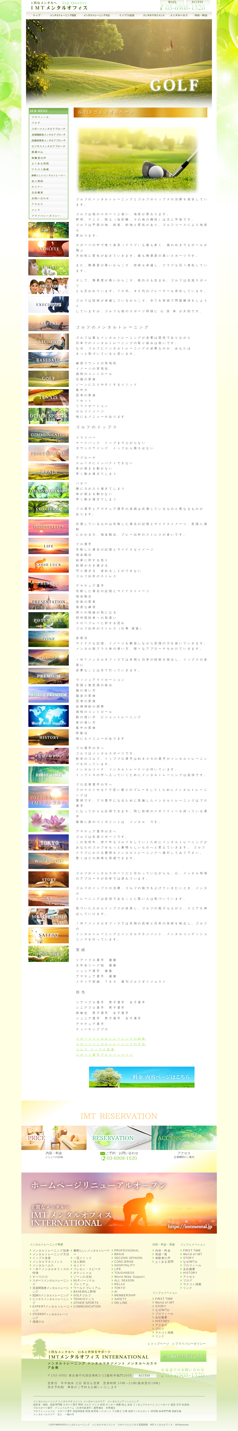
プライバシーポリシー (190, 1343)
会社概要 (189, 1269)
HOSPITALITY (124, 1265)
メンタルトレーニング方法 (51, 1254)
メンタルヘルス (43, 1265)
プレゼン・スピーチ (87, 1269)
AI (115, 1291)
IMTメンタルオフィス (161, 1424)
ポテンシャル (82, 1272)
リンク (187, 1288)
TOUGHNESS (124, 1272)
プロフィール (192, 1265)
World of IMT (192, 1254)
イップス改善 (42, 1258)
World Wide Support (129, 1276)
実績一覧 (161, 1254)
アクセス (189, 1276)
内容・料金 (163, 1250)
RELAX (119, 1284)
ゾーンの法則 (82, 1276)
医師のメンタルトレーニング (51, 1295)
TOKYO (119, 1288)
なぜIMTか (190, 1261)
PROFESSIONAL (126, 1250)
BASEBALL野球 (84, 1291)
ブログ (187, 1280)
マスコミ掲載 (192, 1284)
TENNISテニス (83, 1299)
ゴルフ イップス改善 (95, 1049)
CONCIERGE (124, 1261)
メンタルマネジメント (48, 1261)
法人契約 (79, 1261)
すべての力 (40, 1276)
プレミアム (81, 1284)
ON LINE (120, 1302)
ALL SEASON (124, 1280)
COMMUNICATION (87, 1306)
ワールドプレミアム (87, 1288)
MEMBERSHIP (125, 1295)
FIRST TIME (192, 1250)
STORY (188, 1258)
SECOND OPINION (128, 1258)
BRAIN (119, 1254)
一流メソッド (82, 1258)
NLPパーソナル (84, 1280)
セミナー (79, 1265)
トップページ (160, 1343)
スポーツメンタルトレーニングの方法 (111, 1044)
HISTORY (190, 1272)
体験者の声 (163, 1258)
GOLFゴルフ (82, 1295)
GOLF (78, 6)
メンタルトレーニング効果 (51, 1250)
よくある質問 (164, 1261)
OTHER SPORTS (86, 1302)
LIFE (117, 1269)
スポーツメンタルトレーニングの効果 (111, 1038)
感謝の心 (39, 1321)
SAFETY (120, 1299)
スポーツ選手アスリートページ (105, 1054)
